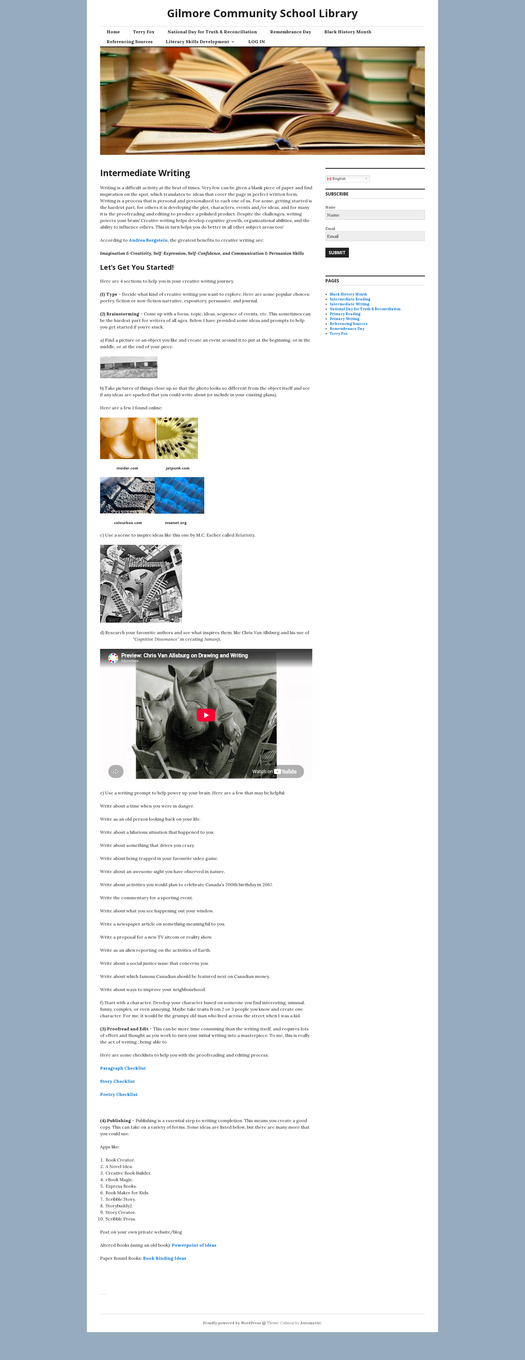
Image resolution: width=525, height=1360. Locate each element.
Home (113, 31)
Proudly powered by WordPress (232, 1323)
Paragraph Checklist (123, 1068)
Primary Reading (345, 314)
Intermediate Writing (349, 304)
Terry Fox (143, 31)
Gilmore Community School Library (262, 12)
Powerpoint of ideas (194, 1245)
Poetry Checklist (119, 1094)
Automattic (310, 1323)
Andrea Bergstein (148, 240)
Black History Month (347, 31)
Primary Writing (344, 319)
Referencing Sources (130, 41)
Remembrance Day (290, 31)
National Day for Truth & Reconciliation (212, 31)
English (338, 179)
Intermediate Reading (350, 299)
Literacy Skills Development (197, 41)
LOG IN (256, 41)
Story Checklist (117, 1081)
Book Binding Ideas (164, 1258)
